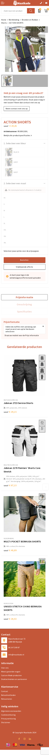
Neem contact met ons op (17, 108)
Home (3, 20)
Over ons (5, 668)
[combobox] (14, 10)
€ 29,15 (10, 411)
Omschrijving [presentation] (24, 304)
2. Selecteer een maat (15, 183)
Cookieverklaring (8, 715)
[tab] (24, 297)
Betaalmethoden (8, 695)
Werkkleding (14, 20)
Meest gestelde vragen (10, 671)
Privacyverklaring (8, 718)
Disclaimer (5, 722)
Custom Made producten (11, 675)
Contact (4, 691)
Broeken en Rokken (30, 20)
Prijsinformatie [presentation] (24, 297)
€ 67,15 (10, 485)
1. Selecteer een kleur (15, 143)
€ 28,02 (10, 618)
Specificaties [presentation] (24, 311)
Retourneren (6, 699)
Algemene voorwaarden (11, 711)
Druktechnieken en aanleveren (14, 679)
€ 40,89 (10, 550)
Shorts (4, 23)
